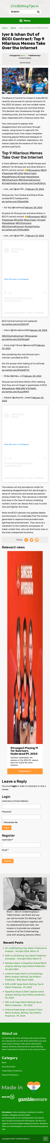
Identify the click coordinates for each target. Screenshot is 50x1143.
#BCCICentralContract (29, 180)
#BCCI (44, 170)
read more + (25, 771)
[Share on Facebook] (26, 540)
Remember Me (11, 822)
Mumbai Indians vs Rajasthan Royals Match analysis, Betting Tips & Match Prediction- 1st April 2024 (26, 966)
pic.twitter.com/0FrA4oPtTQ (15, 370)
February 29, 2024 (35, 189)
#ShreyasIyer (33, 170)
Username (7, 840)
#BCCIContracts (10, 180)
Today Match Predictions (12, 1071)
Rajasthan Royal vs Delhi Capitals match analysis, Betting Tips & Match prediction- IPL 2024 (25, 994)
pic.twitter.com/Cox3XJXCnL (32, 183)
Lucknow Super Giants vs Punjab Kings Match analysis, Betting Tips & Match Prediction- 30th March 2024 (24, 976)
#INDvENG (20, 388)
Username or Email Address (15, 801)
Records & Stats (8, 1067)
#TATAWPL (31, 388)
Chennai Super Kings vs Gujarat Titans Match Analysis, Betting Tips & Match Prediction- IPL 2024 (23, 1012)
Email (5, 850)
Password (6, 811)
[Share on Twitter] (31, 540)
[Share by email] (37, 540)
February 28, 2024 (33, 207)
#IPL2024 (18, 173)
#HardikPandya (9, 177)
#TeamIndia (7, 173)
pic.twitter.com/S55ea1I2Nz (15, 201)
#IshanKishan (32, 177)
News (13, 28)
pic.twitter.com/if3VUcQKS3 (15, 230)
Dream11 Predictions (10, 1075)
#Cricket (21, 177)
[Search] (38, 12)
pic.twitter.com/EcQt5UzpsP (15, 339)
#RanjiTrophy (30, 173)
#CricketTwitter (9, 183)
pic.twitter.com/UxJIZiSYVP (15, 324)
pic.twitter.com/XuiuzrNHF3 (15, 392)
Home (4, 28)
